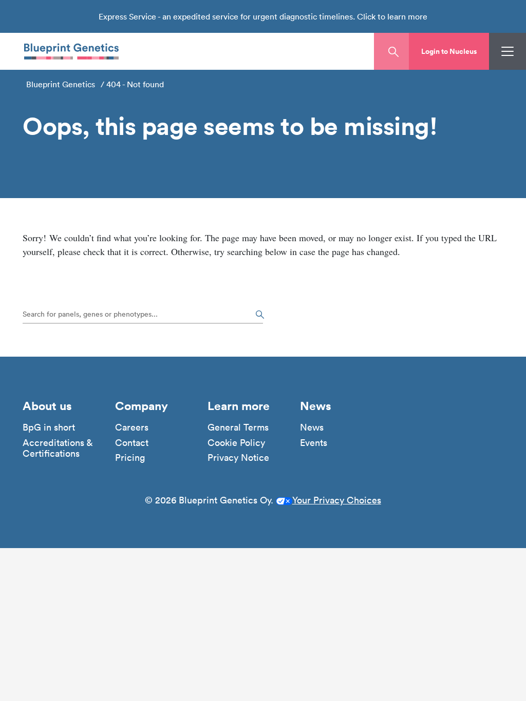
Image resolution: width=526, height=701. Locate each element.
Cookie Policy (236, 443)
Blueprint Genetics (60, 84)
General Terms (238, 427)
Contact (131, 443)
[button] (449, 51)
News (312, 427)
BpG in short (49, 427)
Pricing (130, 457)
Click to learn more (392, 16)
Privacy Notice (238, 457)
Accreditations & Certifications (57, 448)
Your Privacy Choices (336, 500)
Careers (131, 427)
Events (313, 443)
